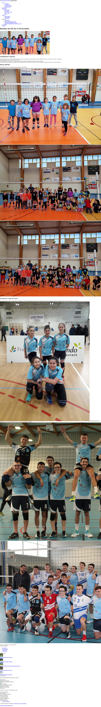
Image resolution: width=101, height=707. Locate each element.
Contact (3, 25)
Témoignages (4, 651)
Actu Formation (5, 648)
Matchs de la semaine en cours (10, 21)
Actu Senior (4, 650)
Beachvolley (4, 7)
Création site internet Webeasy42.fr (6, 705)
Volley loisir (7, 18)
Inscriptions (4, 24)
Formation (4, 8)
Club (3, 2)
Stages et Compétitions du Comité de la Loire (13, 23)
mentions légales (17, 703)
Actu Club (4, 647)
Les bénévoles (7, 4)
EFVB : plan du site (6, 701)
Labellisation (7, 10)
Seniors (3, 15)
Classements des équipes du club (11, 22)
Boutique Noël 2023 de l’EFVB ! (6, 674)
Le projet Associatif (8, 5)
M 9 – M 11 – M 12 (8, 12)
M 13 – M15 (7, 13)
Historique (7, 3)
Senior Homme (7, 16)
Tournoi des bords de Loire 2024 (6, 670)
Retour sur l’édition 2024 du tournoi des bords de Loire (10, 666)
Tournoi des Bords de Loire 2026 (6, 657)
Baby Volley (7, 11)
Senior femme (7, 17)
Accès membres (23, 703)
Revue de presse (8, 6)
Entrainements (7, 20)
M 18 (6, 14)
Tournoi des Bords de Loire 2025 (6, 661)
